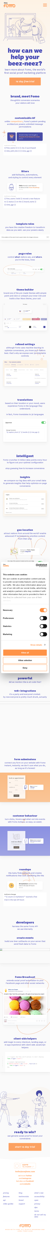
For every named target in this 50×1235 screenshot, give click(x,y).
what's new (38, 1193)
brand (21, 1200)
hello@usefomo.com (25, 1171)
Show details (36, 645)
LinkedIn (26, 1184)
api (4, 1200)
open (36, 1200)
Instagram (26, 1178)
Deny (25, 668)
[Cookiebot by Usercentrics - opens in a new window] (36, 565)
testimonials (24, 1196)
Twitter (29, 1175)
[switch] (43, 618)
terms (36, 1211)
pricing (6, 1193)
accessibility (39, 1196)
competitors (17, 121)
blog (20, 1193)
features (6, 1196)
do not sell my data (40, 1215)
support (22, 1204)
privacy (37, 1204)
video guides (8, 1204)
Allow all (25, 653)
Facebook (30, 1181)
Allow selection (25, 660)
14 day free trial (25, 81)
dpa (35, 1207)
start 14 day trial (25, 1146)
